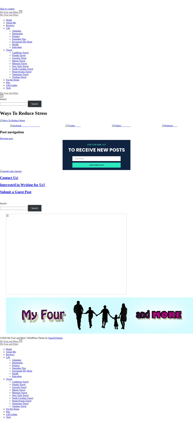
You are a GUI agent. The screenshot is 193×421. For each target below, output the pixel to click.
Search (3, 99)
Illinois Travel (18, 61)
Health (15, 44)
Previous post (6, 138)
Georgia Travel (19, 58)
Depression (17, 33)
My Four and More (9, 15)
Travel (9, 50)
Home (9, 20)
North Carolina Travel (22, 69)
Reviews (10, 25)
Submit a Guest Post (15, 192)
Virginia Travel (19, 77)
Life (8, 28)
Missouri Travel (19, 63)
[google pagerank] (11, 171)
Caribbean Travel (20, 52)
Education (17, 47)
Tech (8, 88)
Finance (16, 36)
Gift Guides (11, 85)
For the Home (12, 80)
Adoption (16, 31)
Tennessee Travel (20, 74)
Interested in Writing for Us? (22, 185)
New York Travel (20, 66)
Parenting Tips (19, 39)
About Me (11, 22)
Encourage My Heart (22, 41)
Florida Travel (18, 55)
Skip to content (7, 9)
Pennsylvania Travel (21, 71)
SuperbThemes (55, 338)
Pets (8, 82)
